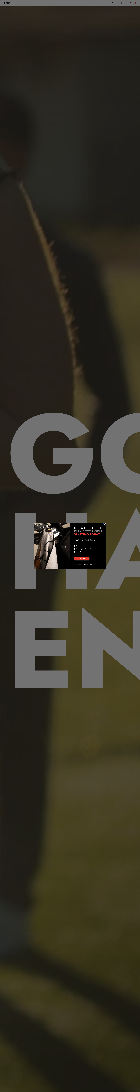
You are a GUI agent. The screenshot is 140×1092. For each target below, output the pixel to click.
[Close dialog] (104, 524)
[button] (88, 558)
